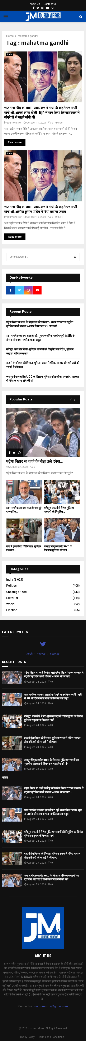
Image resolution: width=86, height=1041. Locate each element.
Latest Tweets (15, 632)
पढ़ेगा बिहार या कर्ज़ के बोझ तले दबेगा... (34, 461)
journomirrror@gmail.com (51, 1006)
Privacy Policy (27, 1037)
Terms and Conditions (51, 1037)
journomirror (14, 122)
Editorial (12, 598)
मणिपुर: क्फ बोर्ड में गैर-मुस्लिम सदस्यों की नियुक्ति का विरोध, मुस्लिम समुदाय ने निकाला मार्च (53, 718)
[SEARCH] (75, 257)
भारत (5, 777)
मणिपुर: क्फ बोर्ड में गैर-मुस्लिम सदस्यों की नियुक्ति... (59, 510)
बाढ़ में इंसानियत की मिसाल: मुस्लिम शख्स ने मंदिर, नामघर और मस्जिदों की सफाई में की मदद (52, 740)
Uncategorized (16, 592)
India (9, 54)
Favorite (54, 653)
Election (11, 610)
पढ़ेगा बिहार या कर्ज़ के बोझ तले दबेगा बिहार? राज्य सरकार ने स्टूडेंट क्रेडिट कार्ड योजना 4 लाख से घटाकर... (53, 674)
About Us (35, 4)
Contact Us (50, 4)
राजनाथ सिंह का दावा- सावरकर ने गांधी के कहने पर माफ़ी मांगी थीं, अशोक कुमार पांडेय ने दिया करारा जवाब (40, 209)
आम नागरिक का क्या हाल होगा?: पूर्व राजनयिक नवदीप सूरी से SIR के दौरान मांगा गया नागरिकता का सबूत (53, 696)
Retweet (41, 653)
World (10, 604)
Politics (11, 585)
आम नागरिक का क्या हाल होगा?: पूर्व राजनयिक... (24, 510)
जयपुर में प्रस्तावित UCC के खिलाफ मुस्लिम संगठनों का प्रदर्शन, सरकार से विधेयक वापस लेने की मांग (51, 762)
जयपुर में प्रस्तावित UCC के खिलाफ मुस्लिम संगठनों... (58, 548)
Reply (30, 653)
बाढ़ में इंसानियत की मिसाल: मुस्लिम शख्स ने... (23, 548)
